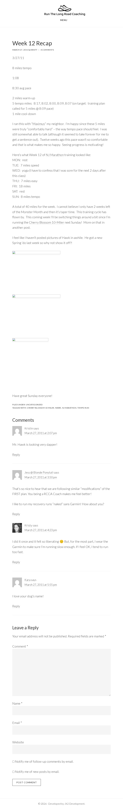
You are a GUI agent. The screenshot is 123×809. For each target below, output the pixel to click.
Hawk (58, 408)
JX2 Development (74, 803)
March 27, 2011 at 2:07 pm (41, 433)
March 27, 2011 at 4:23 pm (41, 530)
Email (17, 723)
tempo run (83, 408)
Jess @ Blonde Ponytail (39, 472)
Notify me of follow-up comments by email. (44, 761)
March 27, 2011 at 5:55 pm (41, 584)
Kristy (28, 525)
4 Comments (47, 50)
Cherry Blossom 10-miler (40, 408)
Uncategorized (34, 404)
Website (18, 742)
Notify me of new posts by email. (37, 771)
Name (17, 703)
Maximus (39, 124)
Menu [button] (63, 20)
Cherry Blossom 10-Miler (46, 222)
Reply (16, 454)
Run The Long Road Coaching (65, 10)
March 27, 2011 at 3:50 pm (41, 477)
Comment (20, 646)
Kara (27, 580)
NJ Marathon (55, 155)
